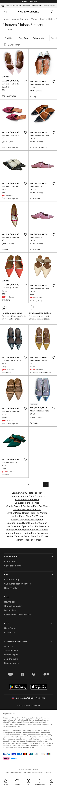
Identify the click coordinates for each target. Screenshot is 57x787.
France (7, 773)
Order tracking (11, 579)
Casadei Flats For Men (27, 499)
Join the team (11, 658)
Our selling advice (13, 606)
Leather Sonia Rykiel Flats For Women (27, 523)
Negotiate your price (12, 312)
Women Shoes (38, 19)
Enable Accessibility (28, 1)
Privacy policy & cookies (27, 705)
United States (29, 773)
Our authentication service (17, 583)
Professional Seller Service (17, 614)
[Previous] (21, 484)
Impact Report (11, 654)
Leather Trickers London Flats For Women (27, 533)
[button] (51, 11)
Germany (38, 773)
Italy (50, 773)
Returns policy (11, 587)
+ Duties (38, 90)
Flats (50, 19)
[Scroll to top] (46, 484)
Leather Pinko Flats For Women (26, 516)
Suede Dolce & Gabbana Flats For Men (27, 506)
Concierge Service (13, 565)
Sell (6, 597)
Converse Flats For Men (27, 502)
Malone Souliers (20, 19)
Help (6, 623)
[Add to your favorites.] (25, 81)
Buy (6, 575)
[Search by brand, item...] (5, 11)
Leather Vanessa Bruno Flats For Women (27, 536)
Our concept (10, 561)
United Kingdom (16, 773)
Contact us (9, 632)
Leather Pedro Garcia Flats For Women (27, 513)
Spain (46, 773)
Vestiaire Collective (16, 641)
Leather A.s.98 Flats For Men (27, 492)
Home (5, 19)
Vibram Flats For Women (28, 539)
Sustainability (11, 650)
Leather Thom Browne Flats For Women (27, 529)
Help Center (10, 628)
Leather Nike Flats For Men (27, 509)
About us (8, 646)
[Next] (35, 484)
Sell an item (10, 610)
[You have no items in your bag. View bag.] (51, 11)
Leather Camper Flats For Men (27, 496)
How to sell (9, 601)
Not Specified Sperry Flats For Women (27, 526)
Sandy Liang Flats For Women (27, 519)
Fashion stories (11, 663)
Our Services (11, 557)
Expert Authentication (40, 312)
